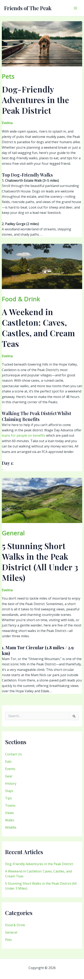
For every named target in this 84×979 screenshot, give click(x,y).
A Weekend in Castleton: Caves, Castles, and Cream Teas (38, 327)
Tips (8, 798)
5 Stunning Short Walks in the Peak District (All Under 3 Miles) (40, 561)
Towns (10, 805)
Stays (9, 791)
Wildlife (10, 827)
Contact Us (13, 754)
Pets (8, 939)
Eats (8, 761)
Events (10, 769)
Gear (8, 776)
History (10, 783)
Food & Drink (15, 925)
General (11, 932)
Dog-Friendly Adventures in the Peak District (39, 864)
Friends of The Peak (28, 8)
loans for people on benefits (23, 435)
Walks (9, 820)
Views (9, 813)
